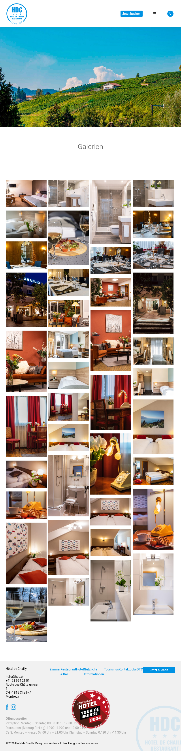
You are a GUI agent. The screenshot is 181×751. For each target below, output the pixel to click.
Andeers (54, 743)
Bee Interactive (89, 743)
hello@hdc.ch (15, 676)
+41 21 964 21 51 (18, 680)
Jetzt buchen (131, 13)
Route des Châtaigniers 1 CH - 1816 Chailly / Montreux (22, 690)
